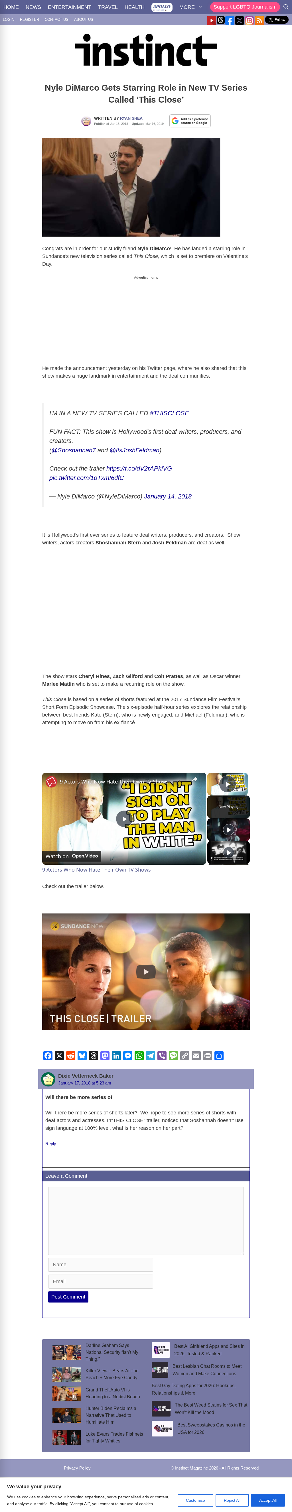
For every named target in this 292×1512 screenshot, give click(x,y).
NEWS (33, 7)
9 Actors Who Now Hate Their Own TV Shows (114, 781)
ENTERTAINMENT (69, 7)
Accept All (268, 1500)
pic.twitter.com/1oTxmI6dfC (86, 477)
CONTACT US (56, 19)
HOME (11, 7)
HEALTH (135, 7)
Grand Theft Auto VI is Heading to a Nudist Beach (113, 1393)
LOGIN (8, 19)
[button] (146, 971)
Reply (50, 1143)
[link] (51, 781)
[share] (195, 779)
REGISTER (29, 19)
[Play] (228, 829)
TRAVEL (108, 7)
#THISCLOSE (169, 413)
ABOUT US (83, 19)
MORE (187, 7)
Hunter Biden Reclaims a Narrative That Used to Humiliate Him (111, 1415)
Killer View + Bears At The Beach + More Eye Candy (112, 1374)
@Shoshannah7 (73, 450)
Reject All (232, 1500)
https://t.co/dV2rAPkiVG (139, 468)
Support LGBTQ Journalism (245, 7)
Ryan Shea (131, 118)
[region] (146, 1495)
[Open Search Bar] (286, 7)
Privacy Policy (77, 1468)
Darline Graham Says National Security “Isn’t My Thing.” (112, 1352)
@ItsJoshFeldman (134, 450)
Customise (195, 1500)
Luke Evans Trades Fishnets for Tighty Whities (114, 1437)
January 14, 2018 (168, 496)
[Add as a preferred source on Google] (190, 120)
